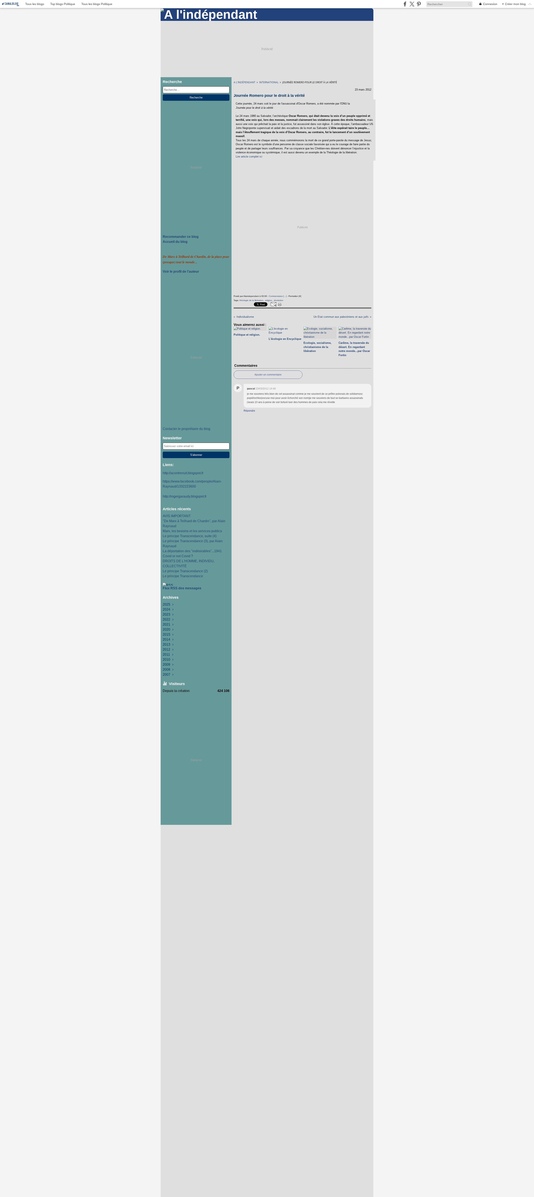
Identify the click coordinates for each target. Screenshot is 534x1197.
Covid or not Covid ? (178, 556)
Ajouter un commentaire (268, 374)
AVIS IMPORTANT (177, 516)
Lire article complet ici (249, 156)
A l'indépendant (244, 82)
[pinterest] (418, 4)
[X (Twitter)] (411, 4)
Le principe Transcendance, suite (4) (190, 536)
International (268, 82)
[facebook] (405, 4)
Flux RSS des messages (182, 588)
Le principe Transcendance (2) (185, 571)
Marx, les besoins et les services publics (192, 531)
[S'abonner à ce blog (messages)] (196, 584)
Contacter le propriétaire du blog (186, 429)
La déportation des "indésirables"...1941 (192, 551)
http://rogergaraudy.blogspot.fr (185, 496)
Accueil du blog (175, 241)
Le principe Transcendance (183, 576)
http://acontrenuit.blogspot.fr (183, 473)
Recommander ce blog (181, 236)
